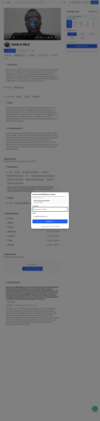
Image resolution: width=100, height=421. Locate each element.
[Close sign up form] (67, 195)
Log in (57, 226)
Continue (49, 221)
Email (34, 213)
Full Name (35, 206)
